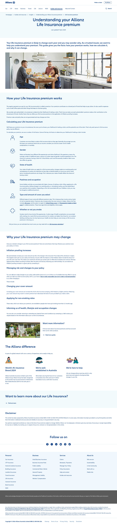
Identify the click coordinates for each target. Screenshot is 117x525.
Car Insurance (9, 459)
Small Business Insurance (40, 459)
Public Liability (37, 466)
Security (72, 521)
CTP (11, 8)
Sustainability (91, 462)
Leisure (41, 8)
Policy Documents (65, 469)
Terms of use (54, 521)
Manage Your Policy (65, 466)
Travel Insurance (9, 475)
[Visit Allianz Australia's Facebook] (47, 444)
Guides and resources (56, 8)
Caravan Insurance (10, 482)
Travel (29, 8)
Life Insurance (9, 478)
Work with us (90, 469)
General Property (37, 472)
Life (35, 8)
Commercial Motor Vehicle (40, 469)
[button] (108, 9)
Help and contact (64, 472)
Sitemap (47, 521)
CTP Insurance (9, 462)
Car (6, 8)
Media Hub (90, 472)
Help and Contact (70, 8)
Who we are (90, 459)
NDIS (46, 8)
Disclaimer (79, 521)
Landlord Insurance (10, 472)
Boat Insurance (9, 485)
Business (23, 8)
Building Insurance (10, 469)
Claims (62, 459)
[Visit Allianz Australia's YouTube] (60, 444)
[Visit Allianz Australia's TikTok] (69, 444)
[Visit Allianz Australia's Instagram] (65, 444)
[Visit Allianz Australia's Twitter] (52, 444)
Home (16, 8)
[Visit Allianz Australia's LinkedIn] (56, 444)
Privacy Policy (64, 521)
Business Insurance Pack (39, 462)
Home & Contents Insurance (13, 466)
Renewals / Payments (66, 462)
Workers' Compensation (39, 478)
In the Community (92, 466)
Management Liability (39, 475)
